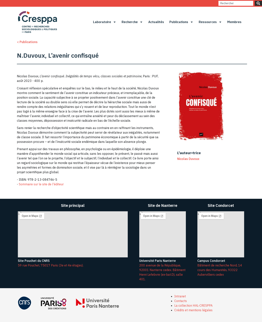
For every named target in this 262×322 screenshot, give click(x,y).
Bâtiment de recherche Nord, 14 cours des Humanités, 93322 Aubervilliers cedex (219, 269)
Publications (178, 22)
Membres (234, 22)
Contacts (180, 301)
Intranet (180, 296)
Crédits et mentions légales (193, 310)
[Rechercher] (258, 3)
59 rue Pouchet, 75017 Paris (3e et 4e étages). (50, 265)
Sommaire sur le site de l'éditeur (41, 184)
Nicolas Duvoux (188, 159)
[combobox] (235, 3)
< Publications (27, 42)
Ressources (208, 22)
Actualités (156, 22)
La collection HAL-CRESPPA (193, 305)
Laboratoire (102, 22)
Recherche (130, 22)
